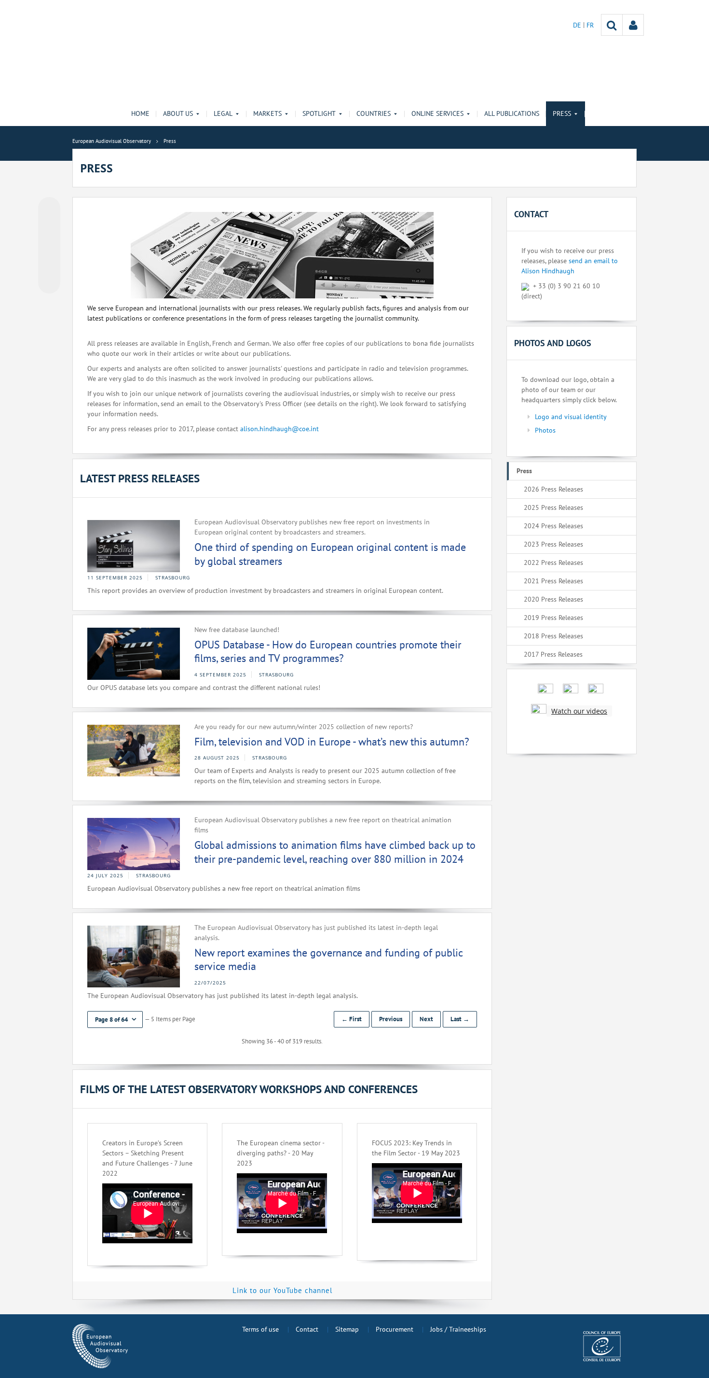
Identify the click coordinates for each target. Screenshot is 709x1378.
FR (590, 25)
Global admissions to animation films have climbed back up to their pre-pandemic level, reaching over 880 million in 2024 (335, 852)
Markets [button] (267, 113)
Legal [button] (223, 113)
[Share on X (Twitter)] (49, 227)
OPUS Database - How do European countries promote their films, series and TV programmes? (327, 651)
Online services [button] (437, 113)
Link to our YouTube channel (282, 1290)
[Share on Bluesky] (49, 209)
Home (140, 113)
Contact (307, 1329)
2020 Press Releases (553, 599)
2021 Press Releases (553, 581)
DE (578, 25)
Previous (390, 1019)
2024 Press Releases (553, 525)
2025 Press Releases (553, 507)
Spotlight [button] (319, 113)
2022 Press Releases (553, 562)
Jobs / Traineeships (458, 1329)
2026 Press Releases (553, 489)
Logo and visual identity (571, 416)
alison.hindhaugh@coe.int (279, 428)
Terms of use (260, 1329)
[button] (115, 1019)
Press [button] (562, 113)
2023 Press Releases (553, 544)
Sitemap (347, 1329)
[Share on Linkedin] (49, 264)
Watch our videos (579, 711)
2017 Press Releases (553, 654)
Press (524, 470)
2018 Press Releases (553, 636)
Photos (545, 430)
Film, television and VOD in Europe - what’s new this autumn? (331, 741)
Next (426, 1019)
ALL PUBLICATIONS (511, 113)
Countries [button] (373, 113)
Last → (459, 1019)
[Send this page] (49, 282)
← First (351, 1019)
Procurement (394, 1329)
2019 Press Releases (553, 617)
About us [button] (178, 113)
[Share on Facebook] (49, 246)
